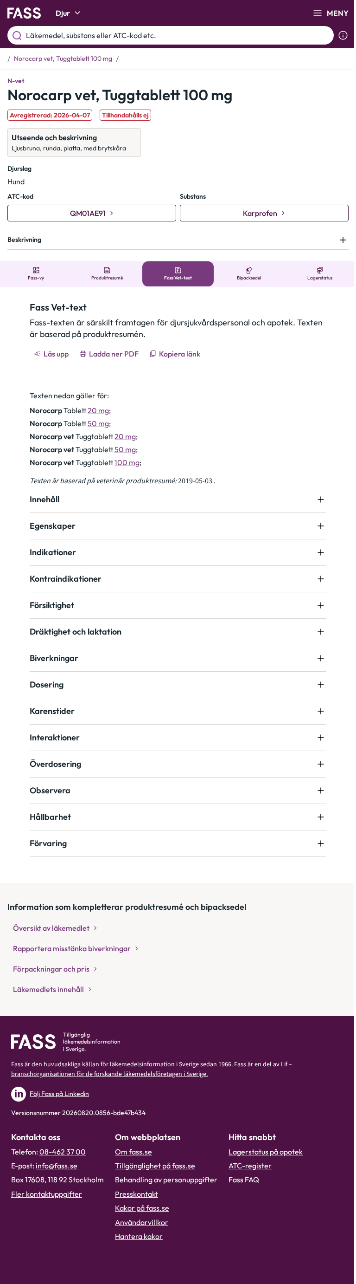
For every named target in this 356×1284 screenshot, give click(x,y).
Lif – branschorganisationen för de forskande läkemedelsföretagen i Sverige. (151, 1069)
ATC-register (250, 1165)
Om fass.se (133, 1151)
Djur (63, 13)
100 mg (123, 462)
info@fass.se (56, 1165)
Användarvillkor (141, 1222)
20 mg (95, 410)
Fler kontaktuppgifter (46, 1194)
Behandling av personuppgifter (166, 1179)
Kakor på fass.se (142, 1208)
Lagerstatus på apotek (266, 1151)
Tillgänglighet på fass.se (155, 1165)
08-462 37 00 (62, 1151)
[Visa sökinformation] (343, 35)
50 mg (95, 423)
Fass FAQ (244, 1179)
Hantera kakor (139, 1236)
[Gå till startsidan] (24, 13)
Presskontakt (136, 1194)
